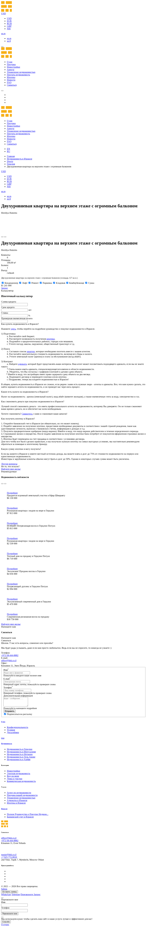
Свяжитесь (27, 414)
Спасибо (6, 922)
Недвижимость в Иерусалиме (21, 752)
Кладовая (60, 283)
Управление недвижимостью (21, 72)
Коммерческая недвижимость (21, 781)
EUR (9, 21)
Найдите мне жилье (11, 469)
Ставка (4, 313)
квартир (31, 351)
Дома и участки (14, 778)
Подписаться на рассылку (19, 714)
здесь (13, 329)
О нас (9, 62)
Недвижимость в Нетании (20, 754)
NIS (9, 28)
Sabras (4, 889)
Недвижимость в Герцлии (19, 749)
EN (8, 149)
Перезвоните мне (9, 914)
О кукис (5, 924)
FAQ (9, 82)
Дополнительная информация (18, 695)
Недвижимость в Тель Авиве (21, 757)
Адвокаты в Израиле (17, 800)
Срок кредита (7, 307)
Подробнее (12, 493)
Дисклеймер (13, 732)
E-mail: (4, 658)
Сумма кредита (8, 301)
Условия (11, 730)
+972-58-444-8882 (9, 655)
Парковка (47, 283)
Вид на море (13, 776)
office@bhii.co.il (8, 660)
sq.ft (9, 41)
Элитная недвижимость (18, 773)
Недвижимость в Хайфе (18, 759)
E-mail (6, 679)
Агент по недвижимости (19, 792)
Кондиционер (11, 283)
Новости (11, 80)
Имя (6, 670)
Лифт (24, 283)
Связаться (12, 85)
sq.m (9, 38)
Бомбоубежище (76, 283)
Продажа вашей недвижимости (22, 795)
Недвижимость (6, 743)
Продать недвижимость (18, 75)
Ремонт (35, 283)
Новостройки (13, 67)
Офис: (4, 663)
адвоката (22, 364)
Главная (11, 156)
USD (9, 18)
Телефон (8, 687)
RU (8, 151)
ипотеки (51, 339)
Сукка (91, 283)
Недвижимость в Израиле (19, 159)
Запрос (4, 288)
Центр (10, 161)
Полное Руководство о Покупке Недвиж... (27, 814)
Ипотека (11, 77)
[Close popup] (2, 897)
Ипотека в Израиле (16, 803)
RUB (9, 23)
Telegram (15, 894)
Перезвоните (27, 894)
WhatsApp (6, 894)
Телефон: (5, 653)
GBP (9, 26)
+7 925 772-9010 (9, 857)
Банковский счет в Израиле (20, 817)
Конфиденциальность (17, 727)
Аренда (10, 69)
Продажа (11, 64)
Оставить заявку (9, 892)
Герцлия (11, 164)
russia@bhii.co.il (8, 854)
